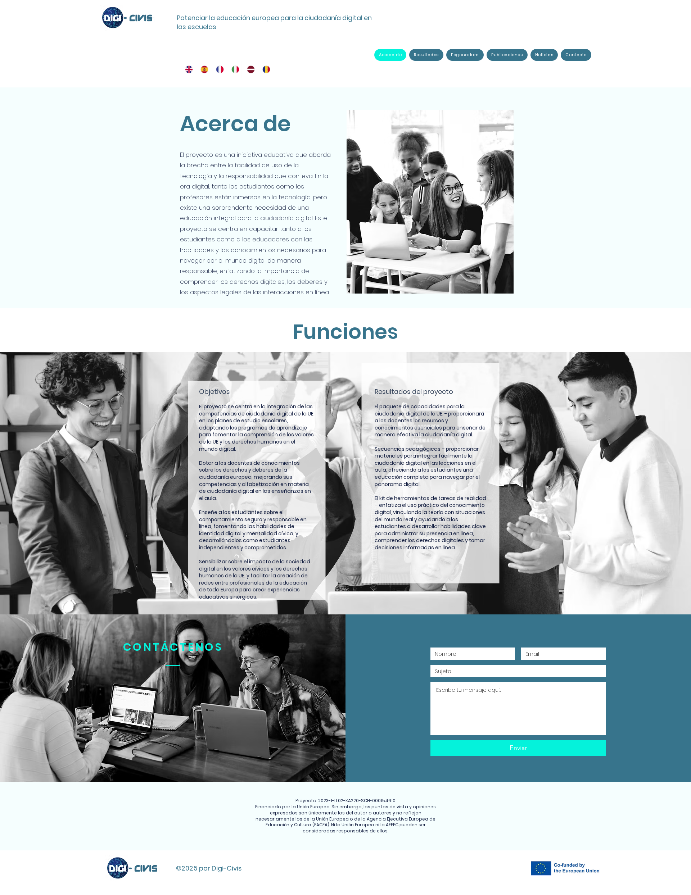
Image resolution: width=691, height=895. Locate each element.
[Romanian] (264, 69)
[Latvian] (249, 69)
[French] (218, 69)
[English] (187, 69)
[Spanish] (203, 69)
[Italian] (233, 69)
